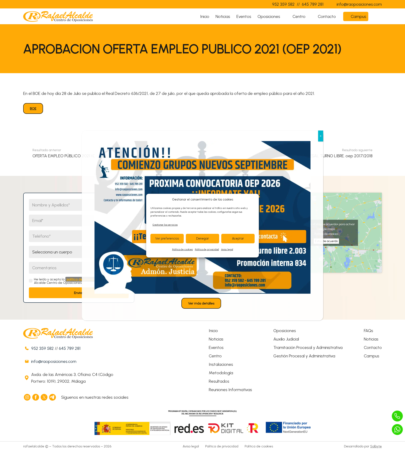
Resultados (219, 381)
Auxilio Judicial (286, 339)
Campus (371, 355)
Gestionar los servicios (165, 224)
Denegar (202, 238)
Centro (215, 355)
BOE (33, 108)
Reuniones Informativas (230, 389)
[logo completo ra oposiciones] (58, 16)
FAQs (368, 330)
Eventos (216, 347)
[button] (284, 16)
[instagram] (27, 397)
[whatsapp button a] (397, 429)
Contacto (373, 347)
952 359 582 (42, 348)
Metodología (221, 372)
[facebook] (36, 397)
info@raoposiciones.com (53, 361)
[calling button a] (397, 416)
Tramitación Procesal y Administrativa (308, 347)
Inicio (213, 330)
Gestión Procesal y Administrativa (304, 355)
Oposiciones (284, 330)
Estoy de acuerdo (326, 241)
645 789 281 (70, 348)
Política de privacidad (207, 249)
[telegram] (53, 397)
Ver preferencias (167, 238)
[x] (44, 397)
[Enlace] (260, 4)
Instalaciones (221, 364)
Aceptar (238, 238)
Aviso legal (227, 249)
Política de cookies (182, 249)
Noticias (216, 339)
